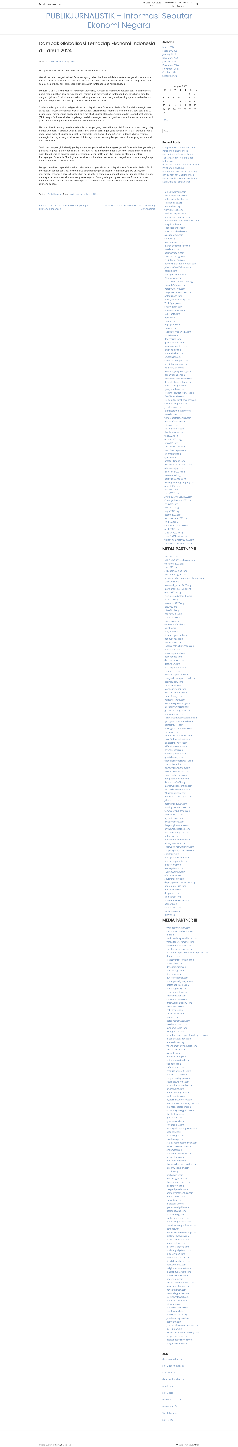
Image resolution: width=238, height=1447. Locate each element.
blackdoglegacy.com (177, 988)
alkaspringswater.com (175, 742)
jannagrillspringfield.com (177, 767)
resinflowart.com (175, 1013)
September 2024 (170, 75)
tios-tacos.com (174, 1063)
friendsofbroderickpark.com (178, 760)
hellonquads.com (173, 656)
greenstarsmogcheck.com (177, 710)
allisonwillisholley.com (178, 1167)
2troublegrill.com (175, 1135)
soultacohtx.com (172, 907)
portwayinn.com (175, 1174)
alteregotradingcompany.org (179, 482)
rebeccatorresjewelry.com (177, 331)
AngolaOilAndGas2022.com (178, 496)
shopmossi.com (174, 1149)
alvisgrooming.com (174, 821)
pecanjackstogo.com (177, 1074)
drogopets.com (172, 893)
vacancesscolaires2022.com (178, 543)
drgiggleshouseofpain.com (178, 382)
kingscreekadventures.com (178, 292)
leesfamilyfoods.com (174, 446)
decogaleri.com (172, 663)
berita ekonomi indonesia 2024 (84, 194)
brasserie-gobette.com (176, 861)
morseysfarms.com (174, 868)
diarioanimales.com (174, 660)
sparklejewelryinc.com (178, 1081)
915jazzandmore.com (175, 792)
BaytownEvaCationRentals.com (180, 263)
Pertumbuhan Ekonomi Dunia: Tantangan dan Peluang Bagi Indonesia (178, 158)
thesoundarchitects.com (179, 1182)
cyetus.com (170, 457)
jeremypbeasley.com (174, 374)
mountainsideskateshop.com (181, 1232)
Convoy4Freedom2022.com (178, 500)
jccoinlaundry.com (173, 681)
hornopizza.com (175, 963)
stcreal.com (170, 321)
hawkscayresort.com (175, 653)
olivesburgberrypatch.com (180, 1110)
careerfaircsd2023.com (176, 525)
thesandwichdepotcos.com (178, 378)
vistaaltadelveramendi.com (180, 941)
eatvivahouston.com (177, 992)
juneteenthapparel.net (178, 1318)
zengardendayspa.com (178, 1078)
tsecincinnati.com (173, 642)
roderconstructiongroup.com (179, 645)
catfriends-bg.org (173, 202)
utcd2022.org (171, 599)
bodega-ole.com (175, 1278)
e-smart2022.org (173, 439)
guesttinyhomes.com (177, 977)
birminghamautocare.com (177, 807)
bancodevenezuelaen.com (177, 217)
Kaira (57, 1445)
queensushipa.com (174, 342)
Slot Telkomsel (169, 1413)
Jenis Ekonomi (178, 6)
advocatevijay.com (173, 468)
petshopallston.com (177, 1024)
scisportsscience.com (177, 1336)
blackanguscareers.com (179, 1271)
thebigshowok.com (176, 995)
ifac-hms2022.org (173, 613)
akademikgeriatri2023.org (177, 585)
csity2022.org (171, 631)
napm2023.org (171, 511)
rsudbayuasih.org (176, 1310)
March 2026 (168, 47)
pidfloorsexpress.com (175, 213)
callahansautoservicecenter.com (180, 717)
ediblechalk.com (172, 896)
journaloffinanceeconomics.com (183, 1325)
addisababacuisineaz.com (180, 1339)
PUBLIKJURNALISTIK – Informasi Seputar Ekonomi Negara (119, 20)
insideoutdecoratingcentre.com (180, 399)
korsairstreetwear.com (178, 1020)
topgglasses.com (175, 1031)
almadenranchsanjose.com (178, 464)
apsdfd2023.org (172, 514)
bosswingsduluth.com (175, 803)
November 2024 (170, 68)
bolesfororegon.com (177, 1275)
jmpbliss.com (171, 335)
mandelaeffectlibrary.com (177, 245)
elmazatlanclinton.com (175, 692)
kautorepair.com (173, 685)
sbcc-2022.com (171, 493)
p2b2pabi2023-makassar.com (179, 560)
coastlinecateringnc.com (179, 945)
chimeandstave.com (177, 999)
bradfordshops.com (174, 460)
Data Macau (168, 1372)
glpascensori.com (175, 1121)
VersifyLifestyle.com (174, 288)
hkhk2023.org (171, 507)
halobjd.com (170, 270)
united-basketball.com (178, 1060)
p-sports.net (173, 1017)
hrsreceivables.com (174, 353)
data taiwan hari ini (172, 1359)
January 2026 (169, 54)
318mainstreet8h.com (175, 746)
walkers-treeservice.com (179, 1146)
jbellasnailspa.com (173, 814)
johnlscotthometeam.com (177, 410)
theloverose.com (175, 1006)
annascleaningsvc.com (178, 1092)
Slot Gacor (167, 1392)
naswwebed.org (172, 475)
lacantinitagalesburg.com (177, 703)
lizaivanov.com (174, 974)
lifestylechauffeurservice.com (179, 392)
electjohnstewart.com (178, 1296)
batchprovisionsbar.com (176, 857)
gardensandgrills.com (178, 1207)
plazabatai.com (172, 649)
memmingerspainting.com (177, 371)
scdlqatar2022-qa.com (175, 570)
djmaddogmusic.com (177, 1178)
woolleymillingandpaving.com (182, 1128)
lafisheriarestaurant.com (177, 789)
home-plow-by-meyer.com (180, 981)
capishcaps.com (172, 911)
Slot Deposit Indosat (173, 1365)
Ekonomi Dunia (185, 2)
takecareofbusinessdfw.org (178, 281)
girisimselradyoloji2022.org (178, 595)
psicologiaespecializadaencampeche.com (187, 952)
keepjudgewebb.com (177, 1189)
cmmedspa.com (174, 1200)
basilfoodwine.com (176, 1210)
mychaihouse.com (173, 818)
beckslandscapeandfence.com (182, 938)
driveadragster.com (176, 966)
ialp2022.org (170, 606)
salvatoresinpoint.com (175, 403)
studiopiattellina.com (175, 764)
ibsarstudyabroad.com (175, 635)
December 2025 (170, 57)
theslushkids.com (175, 1113)
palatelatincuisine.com (178, 984)
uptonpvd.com (174, 1131)
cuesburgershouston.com (180, 949)
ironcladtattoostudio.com (179, 1085)
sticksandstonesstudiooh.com (182, 1142)
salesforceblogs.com (175, 256)
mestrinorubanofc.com (178, 1286)
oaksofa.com (171, 903)
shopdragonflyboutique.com (179, 850)
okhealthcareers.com (175, 191)
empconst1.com (172, 356)
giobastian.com (174, 1117)
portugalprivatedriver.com (178, 728)
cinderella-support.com (176, 360)
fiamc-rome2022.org (174, 782)
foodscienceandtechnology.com (183, 1332)
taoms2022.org (172, 617)
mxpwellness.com (175, 1157)
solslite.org (172, 1171)
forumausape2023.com (176, 518)
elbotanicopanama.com (176, 674)
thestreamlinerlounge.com (180, 1282)
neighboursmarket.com (179, 1268)
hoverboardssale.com (175, 231)
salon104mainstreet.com (177, 739)
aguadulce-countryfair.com (178, 796)
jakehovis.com (171, 800)
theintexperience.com (175, 195)
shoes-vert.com (172, 671)
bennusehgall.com (173, 638)
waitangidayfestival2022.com (179, 539)
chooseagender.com (174, 227)
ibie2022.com (171, 489)
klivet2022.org (171, 610)
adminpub (73, 61)
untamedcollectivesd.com (179, 1153)
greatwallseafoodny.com (179, 1002)
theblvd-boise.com (173, 432)
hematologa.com (175, 970)
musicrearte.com (173, 864)
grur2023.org (171, 503)
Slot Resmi (167, 1419)
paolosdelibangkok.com (176, 832)
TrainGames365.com (175, 260)
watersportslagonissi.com (177, 417)
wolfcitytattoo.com (176, 1096)
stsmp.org (169, 238)
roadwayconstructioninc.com (179, 846)
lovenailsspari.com (173, 749)
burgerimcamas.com (177, 1343)
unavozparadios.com (175, 667)
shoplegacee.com (173, 306)
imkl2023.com (171, 521)
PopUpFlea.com (172, 324)
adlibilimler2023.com (174, 471)
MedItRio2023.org (173, 532)
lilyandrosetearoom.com (179, 1106)
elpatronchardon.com (175, 775)
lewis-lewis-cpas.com (175, 450)
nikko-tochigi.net (175, 1214)
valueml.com (170, 328)
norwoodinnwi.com (176, 1264)
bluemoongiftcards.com (179, 1221)
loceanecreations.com (178, 1246)
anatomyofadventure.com (180, 1192)
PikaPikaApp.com (173, 277)
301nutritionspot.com (178, 1239)
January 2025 (169, 61)
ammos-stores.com (176, 1243)
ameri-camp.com (172, 349)
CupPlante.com (172, 313)
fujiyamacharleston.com (176, 771)
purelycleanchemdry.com (177, 299)
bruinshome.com (175, 1088)
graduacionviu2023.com (179, 1070)
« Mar (165, 120)
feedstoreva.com (173, 889)
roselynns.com (171, 249)
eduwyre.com (171, 425)
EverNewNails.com (174, 396)
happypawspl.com (173, 714)
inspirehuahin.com (174, 367)
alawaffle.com (173, 1053)
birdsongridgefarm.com (179, 1250)
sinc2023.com (171, 567)
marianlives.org (172, 206)
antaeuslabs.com (173, 295)
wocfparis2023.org (174, 563)
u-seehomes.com (173, 414)
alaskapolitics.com (173, 234)
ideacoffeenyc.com (173, 696)
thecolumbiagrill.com (175, 574)
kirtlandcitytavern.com (178, 1235)
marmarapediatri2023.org (177, 588)
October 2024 (169, 72)
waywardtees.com (173, 209)
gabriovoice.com (175, 1009)
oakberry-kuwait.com (175, 753)
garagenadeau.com (174, 389)
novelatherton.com (176, 1289)
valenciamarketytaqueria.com (182, 1045)
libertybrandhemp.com (178, 1261)
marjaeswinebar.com (175, 688)
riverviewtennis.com (174, 871)
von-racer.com (171, 732)
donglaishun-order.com (176, 778)
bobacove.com (171, 836)
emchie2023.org (172, 592)
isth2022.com (171, 556)
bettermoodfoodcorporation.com (181, 220)
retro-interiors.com (174, 428)
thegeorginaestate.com (176, 825)
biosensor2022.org (174, 603)
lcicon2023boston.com (175, 536)
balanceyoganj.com (174, 252)
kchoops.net (173, 1228)
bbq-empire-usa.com (175, 885)
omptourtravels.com (177, 1300)
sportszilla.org (171, 853)
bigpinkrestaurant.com (176, 364)
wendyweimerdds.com (175, 346)
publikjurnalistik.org (177, 1314)
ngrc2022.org (171, 442)
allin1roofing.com (175, 1185)
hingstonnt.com (172, 224)
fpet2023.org (171, 435)
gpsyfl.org (169, 914)
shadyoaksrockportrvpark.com (180, 678)
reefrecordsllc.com (176, 1049)
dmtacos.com (173, 956)
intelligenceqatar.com (175, 274)
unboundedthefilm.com (176, 199)
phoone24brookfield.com (177, 839)
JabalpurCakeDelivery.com (177, 267)
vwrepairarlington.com (178, 927)
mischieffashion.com (174, 421)
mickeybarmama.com (175, 843)
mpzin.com (169, 317)
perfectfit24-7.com (173, 724)
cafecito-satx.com (175, 1067)
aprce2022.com (172, 486)
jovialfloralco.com (173, 407)
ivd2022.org (170, 627)
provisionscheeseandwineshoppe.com (184, 578)
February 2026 (169, 50)
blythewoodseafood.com (177, 828)
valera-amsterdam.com (178, 1257)
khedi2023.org (171, 581)
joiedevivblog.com (176, 1253)
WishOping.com (172, 303)
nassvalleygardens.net (178, 1293)
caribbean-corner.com (178, 1218)
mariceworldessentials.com (178, 785)
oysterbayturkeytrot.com (179, 1099)
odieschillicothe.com (174, 699)
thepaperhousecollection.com (182, 1164)
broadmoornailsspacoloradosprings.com (188, 1035)
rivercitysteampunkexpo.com (181, 1225)
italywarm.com (174, 1321)
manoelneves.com (173, 242)
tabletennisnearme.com (176, 900)
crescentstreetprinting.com (180, 959)
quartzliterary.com (173, 757)
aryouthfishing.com (176, 1056)
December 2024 (170, 65)
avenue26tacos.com (177, 1027)
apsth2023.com (172, 529)
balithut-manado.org (175, 478)
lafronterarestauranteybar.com (183, 1103)
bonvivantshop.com (174, 310)
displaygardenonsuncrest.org (179, 882)
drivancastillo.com (176, 1196)
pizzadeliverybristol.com (176, 706)
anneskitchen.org (176, 1042)
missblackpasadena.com (179, 1038)
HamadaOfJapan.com (175, 285)
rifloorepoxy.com (175, 1124)
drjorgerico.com (172, 338)
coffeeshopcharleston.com (178, 735)
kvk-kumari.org (174, 1328)
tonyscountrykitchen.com (177, 810)
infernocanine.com (176, 1160)
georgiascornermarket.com (178, 721)
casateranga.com (175, 1139)
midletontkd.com (175, 1203)
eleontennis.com (172, 453)
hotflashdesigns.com (175, 385)
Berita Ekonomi (171, 2)
